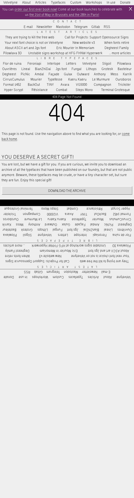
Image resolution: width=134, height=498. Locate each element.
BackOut (34, 84)
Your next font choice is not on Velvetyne (34, 42)
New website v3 (84, 42)
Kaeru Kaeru (77, 79)
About (26, 2)
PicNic (25, 74)
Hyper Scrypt (13, 90)
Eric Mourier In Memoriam (75, 48)
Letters (71, 63)
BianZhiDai (43, 69)
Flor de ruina (12, 63)
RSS (107, 27)
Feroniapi (34, 63)
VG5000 (81, 84)
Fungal (77, 69)
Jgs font (61, 69)
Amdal (39, 74)
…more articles (120, 53)
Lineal (26, 69)
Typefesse (55, 79)
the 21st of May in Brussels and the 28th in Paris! (64, 14)
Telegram (81, 27)
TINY (50, 84)
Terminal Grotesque (115, 90)
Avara (65, 84)
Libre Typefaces (68, 58)
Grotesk (107, 69)
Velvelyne (89, 63)
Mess (114, 74)
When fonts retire (116, 42)
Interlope (53, 63)
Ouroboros (123, 79)
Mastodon (63, 27)
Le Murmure (101, 79)
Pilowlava (124, 63)
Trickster (124, 84)
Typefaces (58, 2)
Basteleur (125, 69)
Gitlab (95, 27)
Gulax (68, 74)
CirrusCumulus (14, 79)
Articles (40, 2)
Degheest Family (117, 48)
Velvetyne (10, 2)
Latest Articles (68, 32)
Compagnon (102, 84)
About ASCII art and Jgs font (25, 48)
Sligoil (106, 63)
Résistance (40, 90)
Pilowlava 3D (12, 53)
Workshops (94, 2)
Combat (61, 90)
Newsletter (44, 27)
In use (111, 2)
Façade (54, 74)
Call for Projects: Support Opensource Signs (97, 37)
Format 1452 (12, 84)
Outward (83, 74)
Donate (125, 2)
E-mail (28, 27)
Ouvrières (9, 69)
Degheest (9, 74)
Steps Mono (84, 90)
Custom (75, 2)
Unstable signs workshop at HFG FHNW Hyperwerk (65, 53)
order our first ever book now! (36, 9)
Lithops (91, 69)
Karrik (127, 74)
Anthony (100, 74)
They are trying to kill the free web (29, 37)
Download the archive (67, 191)
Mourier (36, 79)
